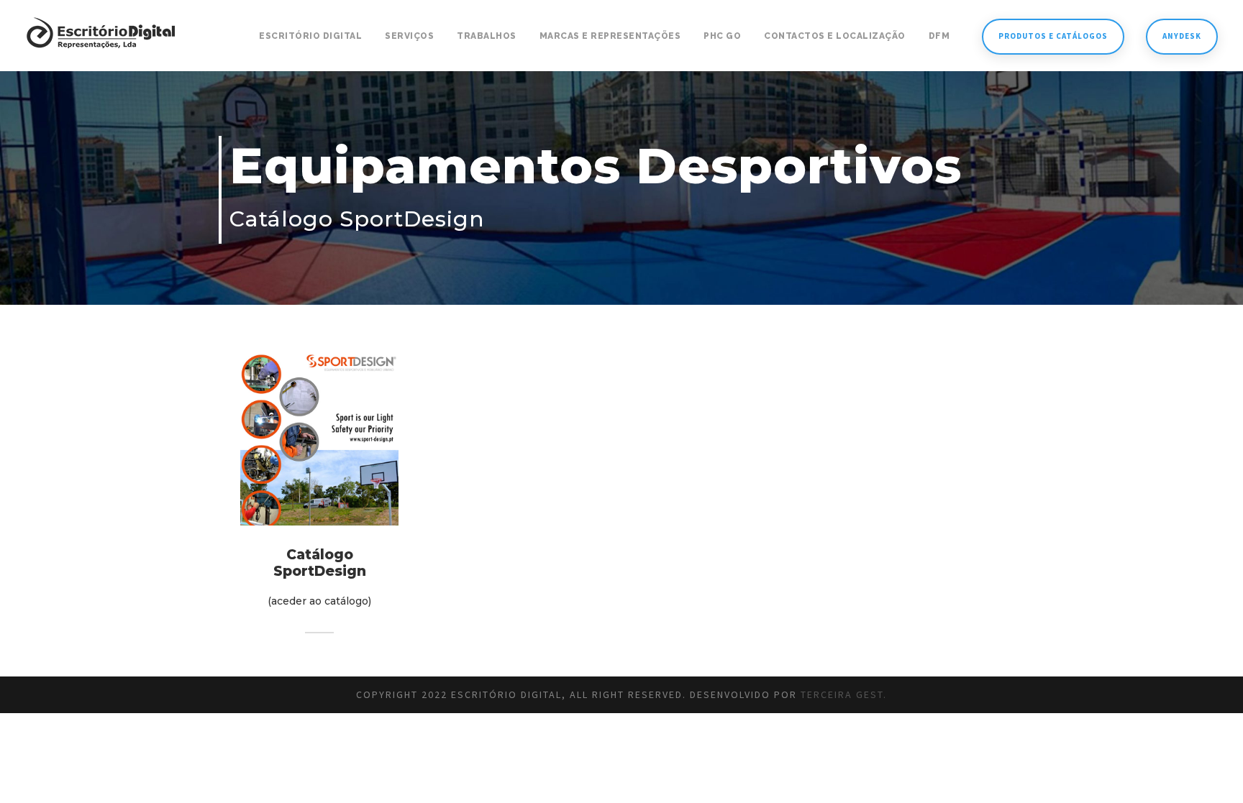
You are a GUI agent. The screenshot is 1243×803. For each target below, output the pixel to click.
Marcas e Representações (610, 36)
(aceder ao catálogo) (319, 601)
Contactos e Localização (835, 36)
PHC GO (722, 36)
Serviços (409, 36)
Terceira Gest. (844, 694)
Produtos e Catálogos (1053, 36)
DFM (939, 36)
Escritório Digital (310, 36)
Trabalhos (486, 36)
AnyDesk (1181, 36)
